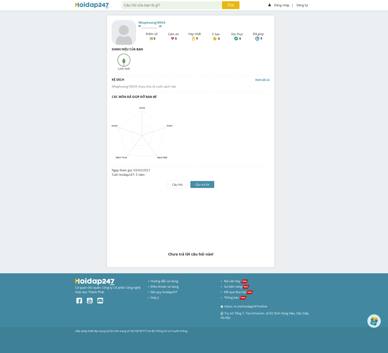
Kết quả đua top (238, 292)
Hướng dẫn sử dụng (164, 281)
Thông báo (234, 297)
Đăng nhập (281, 5)
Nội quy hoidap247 (164, 292)
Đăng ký (302, 5)
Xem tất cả (262, 79)
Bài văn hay (235, 281)
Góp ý (155, 297)
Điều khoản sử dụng (165, 286)
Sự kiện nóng (236, 286)
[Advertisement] (191, 218)
